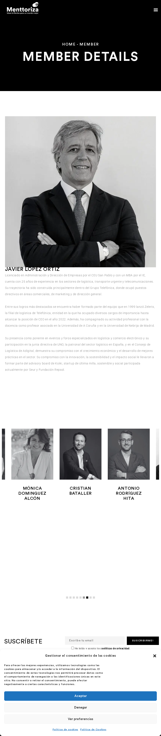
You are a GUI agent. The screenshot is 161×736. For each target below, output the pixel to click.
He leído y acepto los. (102, 648)
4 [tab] (78, 601)
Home (69, 44)
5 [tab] (81, 601)
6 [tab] (85, 601)
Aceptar (80, 696)
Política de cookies (65, 729)
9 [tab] (95, 601)
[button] (155, 656)
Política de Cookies (93, 729)
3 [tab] (75, 601)
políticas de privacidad (115, 648)
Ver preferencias (80, 719)
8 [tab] (92, 601)
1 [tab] (68, 601)
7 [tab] (88, 601)
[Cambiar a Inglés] (44, 3)
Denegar (80, 707)
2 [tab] (71, 601)
